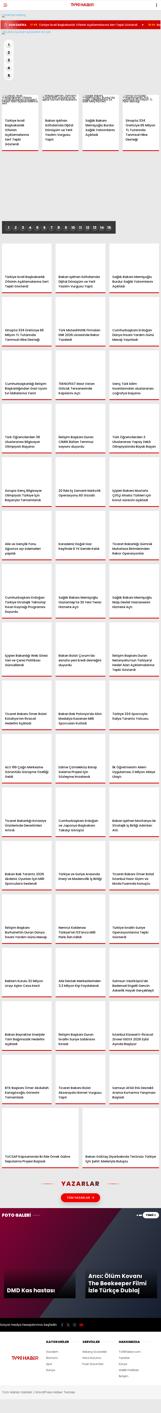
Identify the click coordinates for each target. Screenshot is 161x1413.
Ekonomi (12, 40)
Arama (124, 19)
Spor (9, 56)
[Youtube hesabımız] (90, 1406)
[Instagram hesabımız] (67, 1406)
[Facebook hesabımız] (23, 1406)
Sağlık (11, 64)
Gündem (12, 32)
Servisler (13, 80)
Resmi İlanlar (16, 72)
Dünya (11, 48)
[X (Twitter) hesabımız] (45, 1406)
